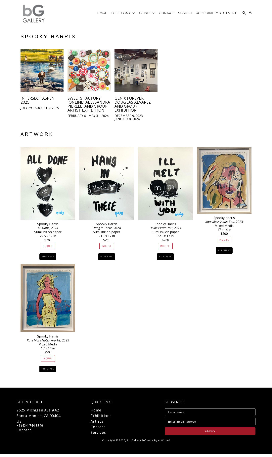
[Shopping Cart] (250, 13)
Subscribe (210, 431)
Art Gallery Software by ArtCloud (148, 440)
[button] (123, 13)
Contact (24, 430)
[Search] (244, 13)
